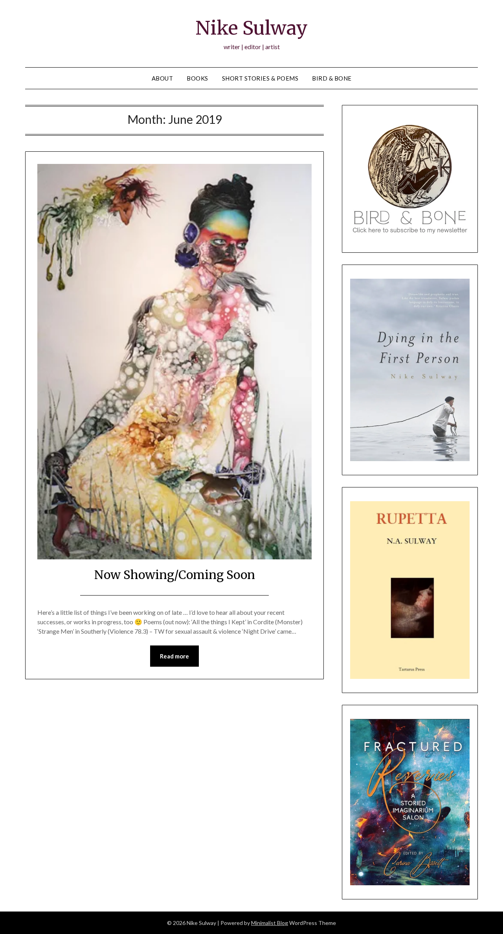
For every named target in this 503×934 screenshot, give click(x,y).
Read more (174, 656)
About (162, 78)
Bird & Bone (332, 78)
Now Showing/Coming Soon (174, 574)
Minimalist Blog (269, 922)
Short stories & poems (260, 78)
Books (197, 78)
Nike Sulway (251, 28)
